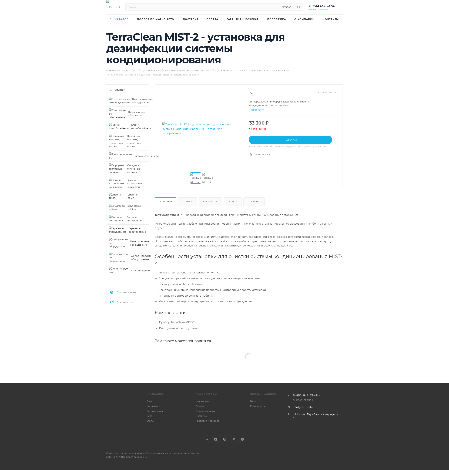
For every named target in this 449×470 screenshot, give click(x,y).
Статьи (151, 420)
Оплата (232, 201)
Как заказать (203, 401)
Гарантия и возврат (207, 420)
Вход (253, 401)
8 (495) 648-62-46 (322, 6)
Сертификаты (155, 411)
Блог (149, 415)
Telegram (233, 439)
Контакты (152, 406)
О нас (150, 401)
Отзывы (188, 201)
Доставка (254, 201)
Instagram (224, 439)
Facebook (215, 439)
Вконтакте (206, 439)
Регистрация (258, 406)
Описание (165, 201)
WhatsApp (242, 439)
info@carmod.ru (303, 407)
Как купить (210, 201)
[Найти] (298, 7)
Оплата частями (205, 411)
